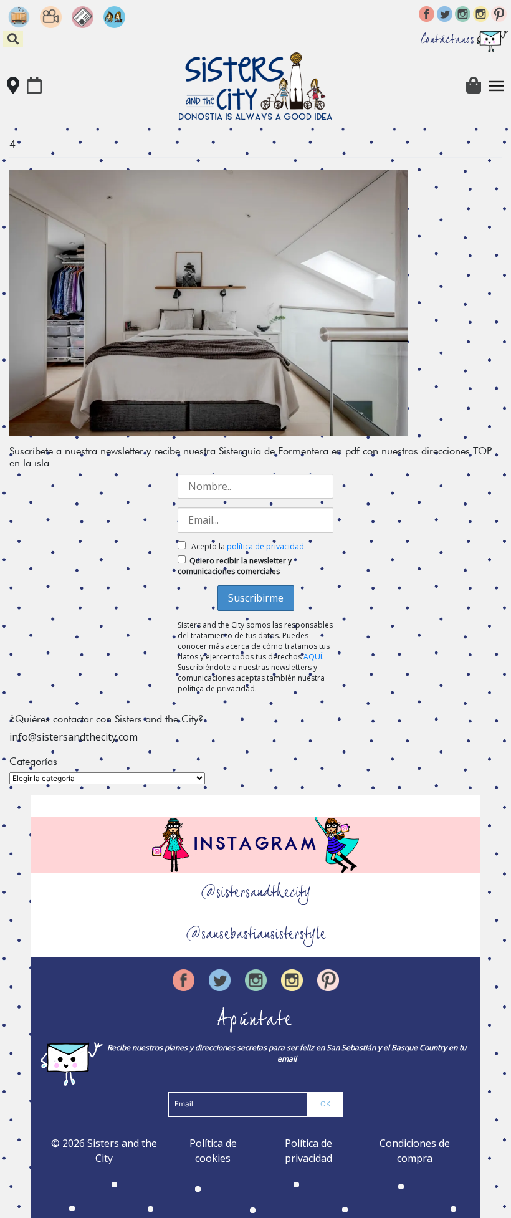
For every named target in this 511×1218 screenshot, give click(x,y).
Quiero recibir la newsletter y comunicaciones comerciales (235, 566)
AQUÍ (312, 656)
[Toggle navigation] (497, 86)
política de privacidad (265, 546)
